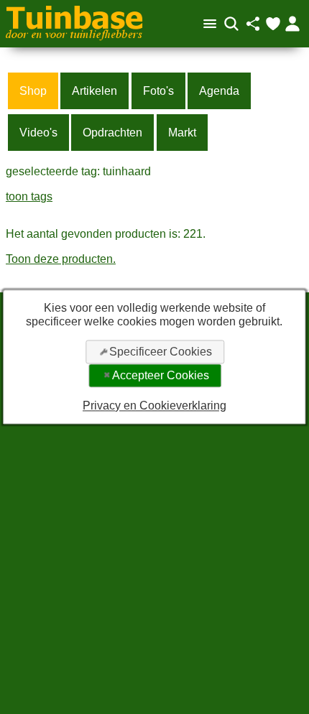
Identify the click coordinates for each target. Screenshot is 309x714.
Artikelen (94, 91)
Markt (182, 132)
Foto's (158, 91)
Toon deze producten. (61, 259)
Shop (33, 91)
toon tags (29, 196)
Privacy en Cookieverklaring (154, 405)
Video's (38, 132)
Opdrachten (112, 132)
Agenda (219, 91)
